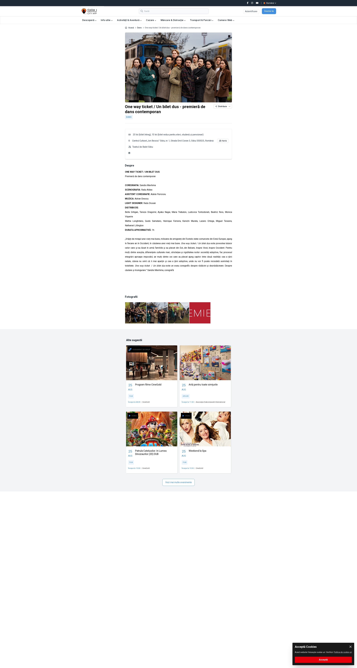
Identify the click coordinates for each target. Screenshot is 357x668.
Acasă (131, 28)
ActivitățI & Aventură (128, 20)
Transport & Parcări (201, 20)
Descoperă (88, 20)
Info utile (106, 20)
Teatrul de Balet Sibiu (142, 147)
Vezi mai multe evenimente (178, 482)
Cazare (150, 20)
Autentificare (251, 11)
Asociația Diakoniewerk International (210, 402)
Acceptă (323, 659)
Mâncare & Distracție (172, 20)
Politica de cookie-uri (343, 652)
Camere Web (225, 20)
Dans (139, 28)
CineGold (146, 402)
